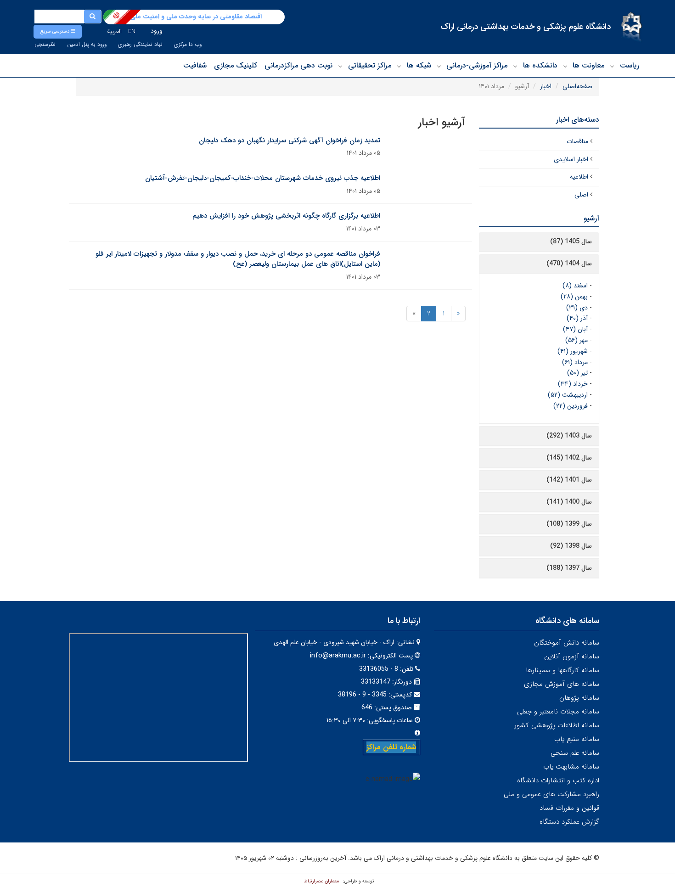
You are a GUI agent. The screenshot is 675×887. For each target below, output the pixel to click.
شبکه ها (419, 65)
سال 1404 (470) (569, 263)
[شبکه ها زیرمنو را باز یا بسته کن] (399, 66)
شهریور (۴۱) (572, 351)
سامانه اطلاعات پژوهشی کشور (556, 725)
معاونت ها (588, 65)
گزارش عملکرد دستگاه (569, 821)
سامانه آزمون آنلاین (571, 656)
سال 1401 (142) (569, 480)
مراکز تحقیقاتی (369, 65)
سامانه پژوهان (579, 697)
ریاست (629, 65)
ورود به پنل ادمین (87, 44)
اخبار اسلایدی (571, 159)
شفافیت (195, 65)
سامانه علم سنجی (575, 752)
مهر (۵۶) (576, 340)
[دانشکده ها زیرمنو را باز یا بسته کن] (515, 66)
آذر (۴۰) (577, 318)
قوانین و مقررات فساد (569, 808)
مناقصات (577, 141)
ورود (157, 31)
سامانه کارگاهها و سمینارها (562, 670)
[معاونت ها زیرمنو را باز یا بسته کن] (565, 66)
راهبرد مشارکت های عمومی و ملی (551, 794)
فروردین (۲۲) (570, 406)
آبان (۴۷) (575, 329)
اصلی (581, 195)
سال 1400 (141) (569, 502)
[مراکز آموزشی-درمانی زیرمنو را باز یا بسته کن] (439, 66)
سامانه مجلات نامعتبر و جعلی (558, 711)
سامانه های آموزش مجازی (561, 684)
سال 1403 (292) (569, 436)
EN (131, 31)
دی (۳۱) (577, 308)
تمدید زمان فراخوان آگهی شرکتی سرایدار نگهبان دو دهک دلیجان (289, 140)
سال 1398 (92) (571, 546)
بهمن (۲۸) (574, 297)
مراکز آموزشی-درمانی (476, 65)
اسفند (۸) (575, 286)
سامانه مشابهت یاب (571, 766)
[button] (58, 32)
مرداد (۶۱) (575, 362)
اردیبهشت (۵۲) (568, 395)
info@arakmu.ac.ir (338, 655)
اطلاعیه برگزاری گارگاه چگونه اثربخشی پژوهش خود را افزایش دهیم (286, 215)
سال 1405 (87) (571, 241)
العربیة (114, 31)
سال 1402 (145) (569, 458)
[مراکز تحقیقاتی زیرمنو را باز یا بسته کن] (340, 66)
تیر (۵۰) (577, 373)
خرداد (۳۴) (573, 384)
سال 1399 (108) (569, 524)
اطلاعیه (579, 177)
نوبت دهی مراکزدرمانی (298, 65)
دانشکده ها (540, 65)
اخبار (545, 86)
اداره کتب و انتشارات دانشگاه (558, 780)
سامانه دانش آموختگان (566, 642)
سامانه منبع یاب (576, 739)
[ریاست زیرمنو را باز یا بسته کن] (612, 66)
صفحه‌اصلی (577, 86)
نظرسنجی (45, 44)
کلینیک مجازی (235, 65)
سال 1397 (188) (569, 568)
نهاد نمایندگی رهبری (140, 44)
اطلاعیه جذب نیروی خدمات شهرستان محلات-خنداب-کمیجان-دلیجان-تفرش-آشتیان (262, 178)
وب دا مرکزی (188, 44)
